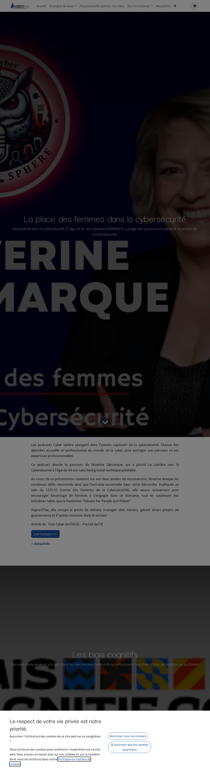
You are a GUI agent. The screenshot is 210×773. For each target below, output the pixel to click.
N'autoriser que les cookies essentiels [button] (129, 747)
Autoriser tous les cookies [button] (128, 736)
